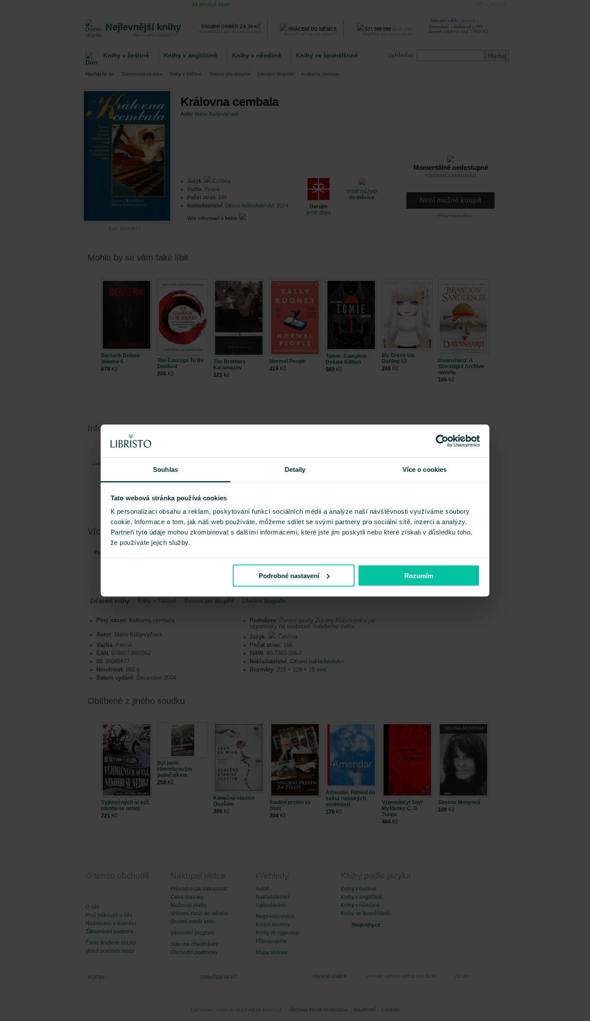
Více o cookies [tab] (425, 469)
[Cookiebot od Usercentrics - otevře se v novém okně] (442, 441)
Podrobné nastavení (289, 575)
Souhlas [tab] (165, 469)
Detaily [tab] (295, 469)
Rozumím (418, 575)
